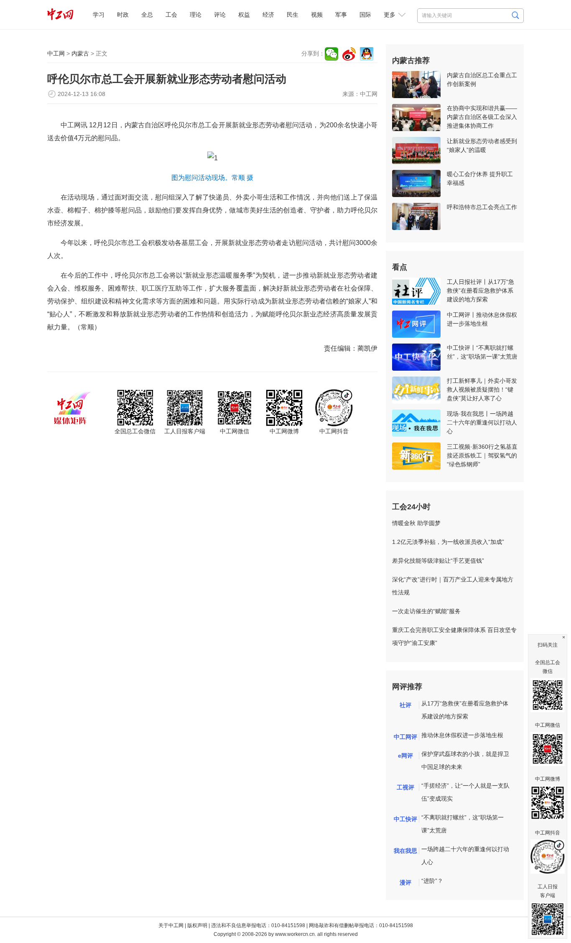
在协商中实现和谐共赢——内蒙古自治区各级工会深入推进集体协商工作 (482, 117)
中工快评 (405, 819)
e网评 (405, 755)
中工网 (56, 53)
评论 (220, 14)
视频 (317, 14)
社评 (405, 705)
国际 (365, 14)
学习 (99, 14)
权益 (244, 14)
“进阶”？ (432, 880)
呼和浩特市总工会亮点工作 (482, 207)
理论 (195, 14)
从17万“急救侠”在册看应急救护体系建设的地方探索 (464, 710)
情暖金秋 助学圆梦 (416, 523)
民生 (292, 14)
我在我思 (405, 850)
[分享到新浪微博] (349, 54)
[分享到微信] (331, 54)
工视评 (405, 787)
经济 (268, 14)
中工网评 (405, 736)
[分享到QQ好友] (366, 54)
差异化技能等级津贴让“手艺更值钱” (438, 560)
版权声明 (197, 925)
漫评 (405, 882)
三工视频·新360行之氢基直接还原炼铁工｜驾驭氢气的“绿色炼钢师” (482, 455)
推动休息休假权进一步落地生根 (462, 735)
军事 (341, 14)
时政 (123, 14)
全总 (147, 14)
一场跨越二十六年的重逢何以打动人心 (465, 855)
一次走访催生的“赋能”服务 (426, 611)
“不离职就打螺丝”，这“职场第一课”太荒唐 (462, 824)
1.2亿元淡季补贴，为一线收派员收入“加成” (448, 541)
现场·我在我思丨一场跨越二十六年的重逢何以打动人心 (482, 422)
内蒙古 (80, 53)
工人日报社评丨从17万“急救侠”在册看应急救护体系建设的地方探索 (480, 290)
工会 (171, 14)
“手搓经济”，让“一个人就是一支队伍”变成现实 (465, 792)
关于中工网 (171, 925)
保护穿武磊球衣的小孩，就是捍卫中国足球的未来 (465, 760)
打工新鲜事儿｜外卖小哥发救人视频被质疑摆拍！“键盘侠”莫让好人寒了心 (482, 389)
